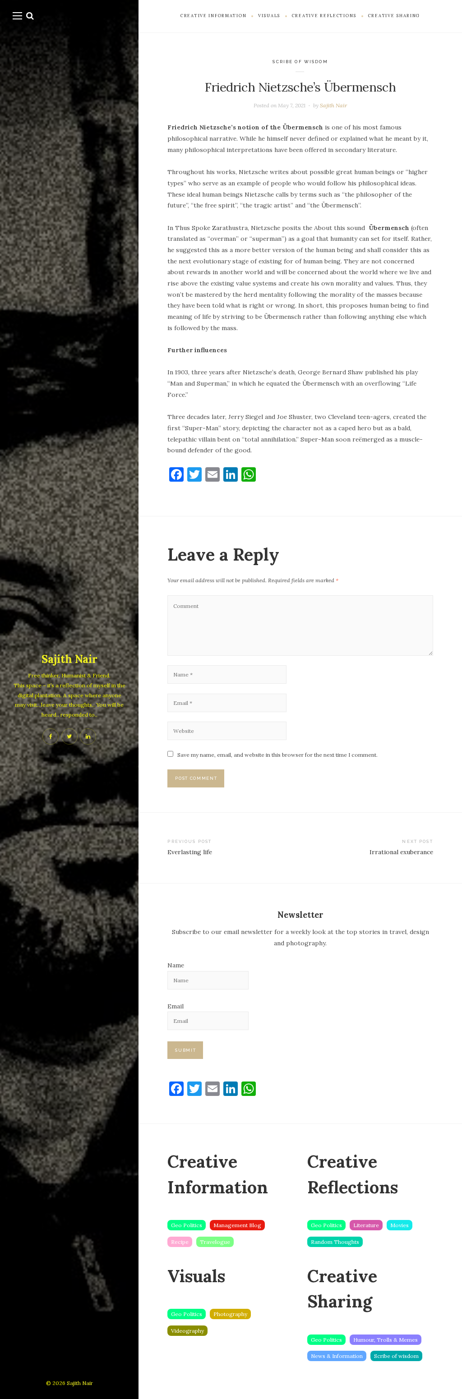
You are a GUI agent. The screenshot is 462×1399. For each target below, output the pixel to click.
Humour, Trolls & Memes (385, 1339)
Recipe (180, 1241)
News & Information (337, 1356)
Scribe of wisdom (300, 61)
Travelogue (215, 1241)
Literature (366, 1225)
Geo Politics (186, 1225)
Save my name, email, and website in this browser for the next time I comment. (277, 754)
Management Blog (237, 1225)
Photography (230, 1314)
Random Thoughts (335, 1241)
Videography (187, 1330)
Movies (399, 1225)
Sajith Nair (69, 659)
